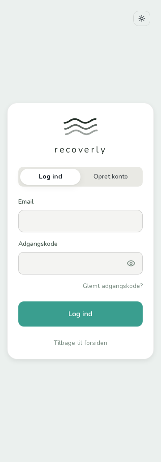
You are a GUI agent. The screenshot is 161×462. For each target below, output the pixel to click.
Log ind (50, 176)
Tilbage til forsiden (80, 343)
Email (26, 201)
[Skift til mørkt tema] (141, 18)
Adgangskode (38, 244)
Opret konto (110, 176)
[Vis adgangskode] (131, 263)
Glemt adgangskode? (113, 286)
